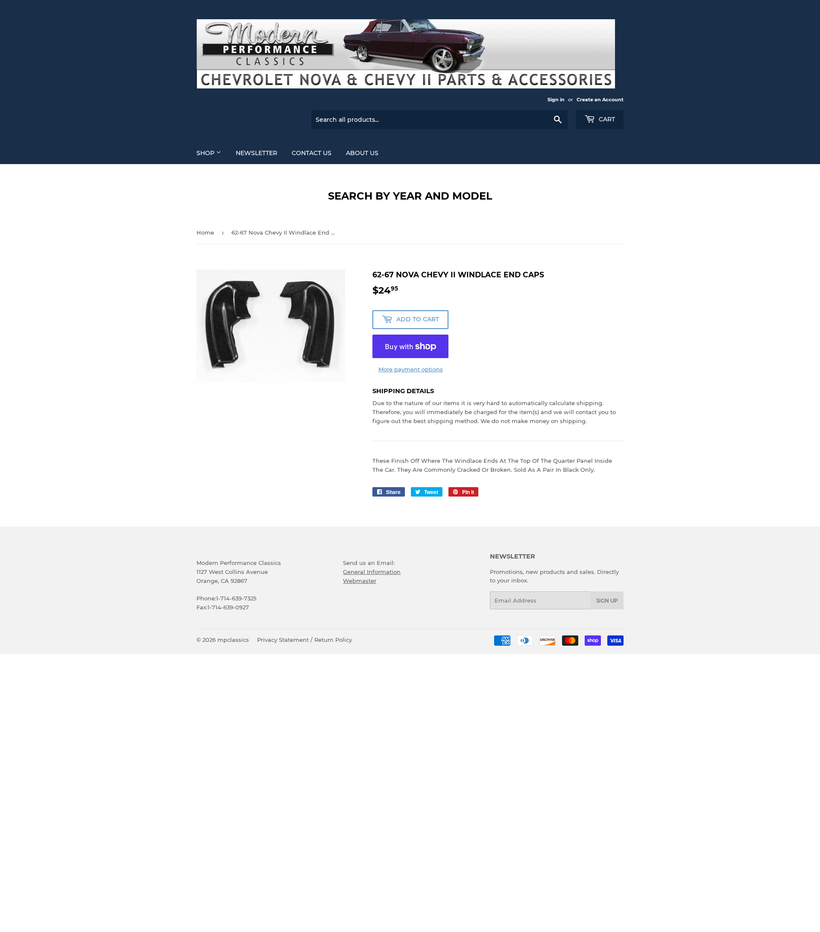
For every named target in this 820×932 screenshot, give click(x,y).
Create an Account (600, 100)
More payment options (410, 369)
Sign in (556, 100)
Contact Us (311, 153)
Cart (606, 119)
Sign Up (607, 600)
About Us (362, 153)
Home (205, 232)
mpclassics (233, 639)
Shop (206, 153)
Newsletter (256, 153)
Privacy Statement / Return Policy (304, 639)
